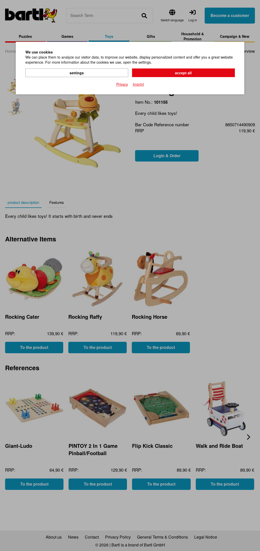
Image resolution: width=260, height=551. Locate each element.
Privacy (122, 84)
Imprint (138, 84)
